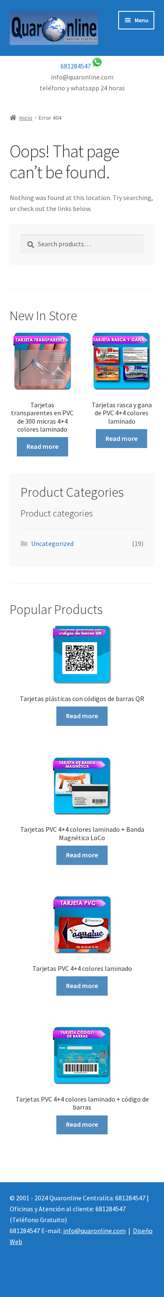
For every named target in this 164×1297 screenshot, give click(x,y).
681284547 (76, 66)
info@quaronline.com (94, 1230)
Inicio (25, 117)
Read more (42, 446)
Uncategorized (52, 543)
